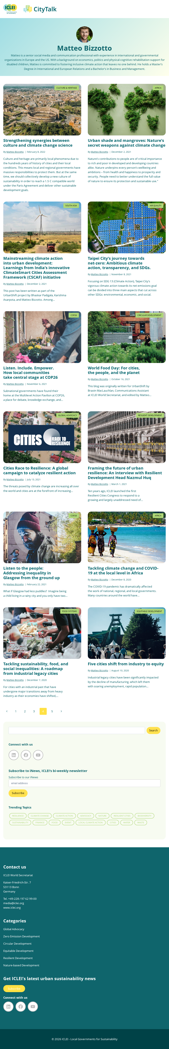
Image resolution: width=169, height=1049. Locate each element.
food (55, 822)
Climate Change (40, 815)
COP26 (74, 315)
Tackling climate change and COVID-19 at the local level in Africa (123, 570)
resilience (18, 815)
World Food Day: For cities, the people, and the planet (114, 370)
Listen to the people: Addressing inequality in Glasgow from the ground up (31, 572)
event (68, 822)
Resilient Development (150, 415)
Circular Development (149, 315)
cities (113, 822)
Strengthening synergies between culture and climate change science (37, 143)
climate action (64, 815)
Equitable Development (149, 611)
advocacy (85, 815)
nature (102, 815)
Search (153, 730)
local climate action (91, 822)
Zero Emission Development (21, 936)
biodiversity (144, 815)
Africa (158, 87)
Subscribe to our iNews (23, 777)
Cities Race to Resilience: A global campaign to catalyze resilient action (39, 470)
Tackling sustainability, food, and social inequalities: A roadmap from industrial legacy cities (35, 668)
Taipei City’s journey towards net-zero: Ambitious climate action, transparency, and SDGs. (119, 262)
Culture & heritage (66, 87)
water (126, 822)
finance (39, 822)
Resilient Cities (122, 815)
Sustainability (20, 822)
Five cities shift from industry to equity (126, 663)
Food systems (69, 611)
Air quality (155, 205)
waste (140, 822)
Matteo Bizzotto (15, 151)
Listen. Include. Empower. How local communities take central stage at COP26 (30, 372)
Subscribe (14, 988)
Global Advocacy (67, 415)
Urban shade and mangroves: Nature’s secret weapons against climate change (126, 143)
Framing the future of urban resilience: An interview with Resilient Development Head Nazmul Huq (125, 472)
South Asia (71, 205)
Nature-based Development (21, 965)
